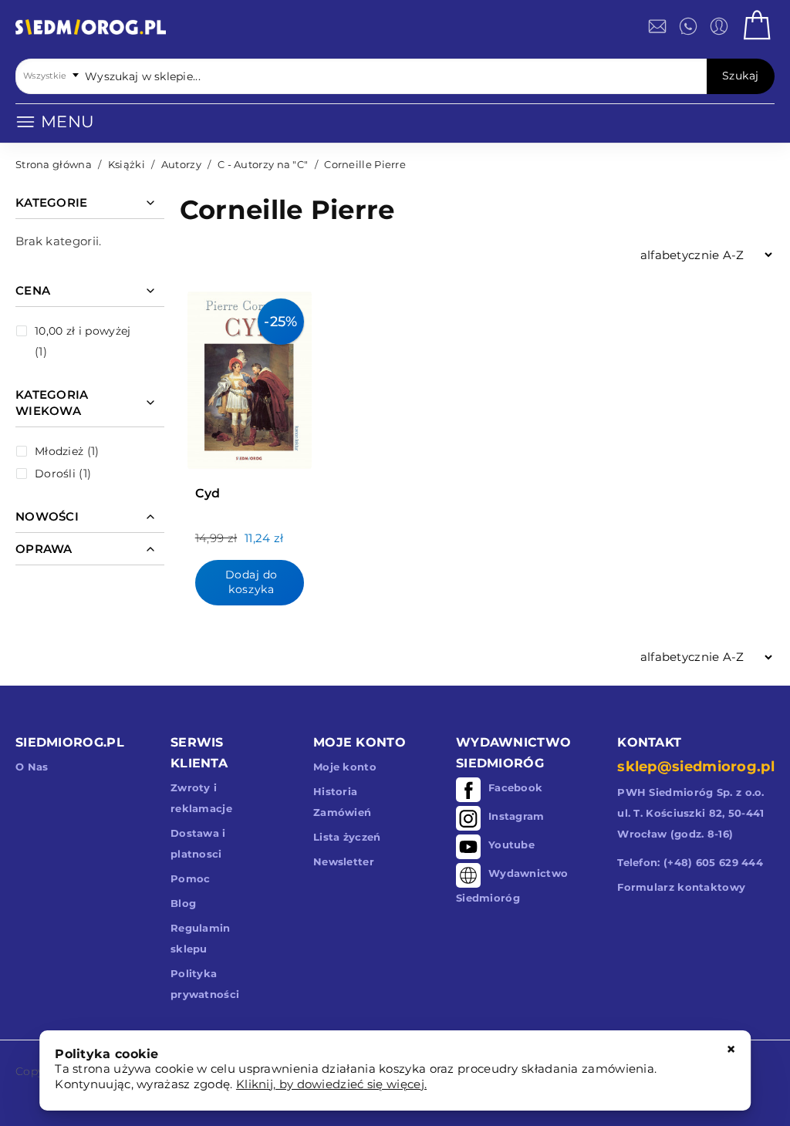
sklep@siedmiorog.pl (696, 766)
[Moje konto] (719, 26)
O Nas (32, 766)
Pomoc (190, 878)
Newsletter (343, 861)
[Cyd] (249, 376)
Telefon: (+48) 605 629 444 (690, 862)
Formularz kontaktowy (681, 887)
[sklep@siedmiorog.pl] (657, 26)
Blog (183, 903)
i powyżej (82, 331)
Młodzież (59, 451)
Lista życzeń (347, 837)
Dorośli (55, 473)
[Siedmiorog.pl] (90, 29)
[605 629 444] (688, 26)
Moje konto (344, 766)
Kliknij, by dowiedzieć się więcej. (331, 1084)
